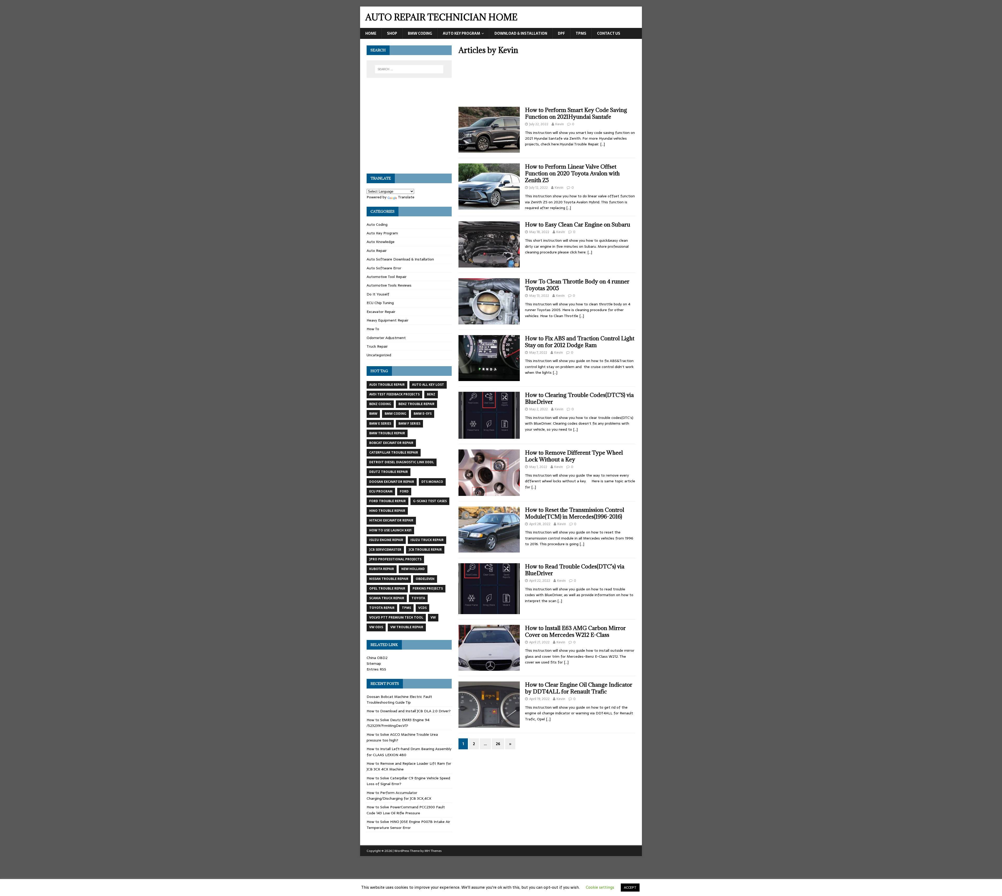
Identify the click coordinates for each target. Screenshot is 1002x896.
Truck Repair (377, 346)
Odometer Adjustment (386, 338)
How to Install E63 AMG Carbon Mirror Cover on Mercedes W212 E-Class (575, 631)
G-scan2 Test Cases (430, 501)
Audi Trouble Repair (387, 384)
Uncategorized (379, 355)
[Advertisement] (546, 82)
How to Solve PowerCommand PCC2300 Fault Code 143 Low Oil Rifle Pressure (406, 810)
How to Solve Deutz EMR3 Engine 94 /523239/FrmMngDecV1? (398, 722)
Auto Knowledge (381, 242)
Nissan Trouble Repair (388, 578)
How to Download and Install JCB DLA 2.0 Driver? (409, 711)
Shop (392, 33)
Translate (406, 197)
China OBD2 (377, 658)
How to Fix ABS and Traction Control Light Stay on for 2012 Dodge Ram (579, 342)
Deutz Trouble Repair (388, 471)
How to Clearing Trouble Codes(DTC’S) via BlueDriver (579, 398)
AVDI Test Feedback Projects (394, 394)
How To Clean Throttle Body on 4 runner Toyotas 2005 (577, 285)
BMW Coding (420, 33)
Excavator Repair (381, 312)
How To (373, 329)
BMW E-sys (423, 413)
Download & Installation (520, 33)
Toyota (418, 598)
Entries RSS (376, 669)
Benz (431, 394)
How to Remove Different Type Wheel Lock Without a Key (574, 456)
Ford (404, 491)
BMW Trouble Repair (387, 433)
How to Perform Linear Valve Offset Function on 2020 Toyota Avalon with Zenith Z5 (572, 173)
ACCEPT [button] (630, 887)
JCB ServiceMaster (385, 549)
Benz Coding (380, 404)
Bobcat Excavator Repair (391, 443)
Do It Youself (378, 294)
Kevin (559, 124)
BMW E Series (380, 423)
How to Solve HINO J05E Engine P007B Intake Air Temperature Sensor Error (408, 824)
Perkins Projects (428, 588)
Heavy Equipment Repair (387, 320)
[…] (602, 144)
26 (498, 744)
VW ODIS (376, 627)
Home (370, 33)
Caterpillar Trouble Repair (393, 452)
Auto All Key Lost (428, 384)
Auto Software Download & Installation (400, 259)
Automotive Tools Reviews (389, 285)
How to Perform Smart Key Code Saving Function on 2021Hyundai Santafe (576, 113)
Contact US (608, 33)
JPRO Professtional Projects (395, 559)
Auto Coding (377, 224)
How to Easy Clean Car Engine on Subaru (577, 224)
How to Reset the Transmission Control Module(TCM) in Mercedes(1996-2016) (574, 513)
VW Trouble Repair (406, 627)
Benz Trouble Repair (416, 404)
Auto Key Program (461, 33)
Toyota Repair (382, 607)
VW (433, 617)
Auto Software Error (384, 268)
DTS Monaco (432, 481)
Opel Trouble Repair (387, 588)
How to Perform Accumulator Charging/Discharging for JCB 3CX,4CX (399, 795)
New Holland (413, 569)
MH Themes (433, 850)
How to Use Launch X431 (390, 530)
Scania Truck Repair (386, 598)
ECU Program (380, 491)
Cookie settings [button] (600, 887)
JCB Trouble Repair (425, 549)
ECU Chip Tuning (380, 303)
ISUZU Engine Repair (386, 540)
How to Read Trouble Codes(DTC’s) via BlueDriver (574, 570)
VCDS (422, 607)
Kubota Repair (381, 569)
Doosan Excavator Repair (391, 481)
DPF (561, 33)
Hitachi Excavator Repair (391, 520)
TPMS (581, 33)
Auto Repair (377, 250)
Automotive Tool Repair (387, 277)
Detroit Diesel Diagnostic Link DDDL (401, 462)
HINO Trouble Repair (387, 510)
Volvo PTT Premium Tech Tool (396, 617)
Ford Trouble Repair (387, 501)
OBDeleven (425, 578)
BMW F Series (409, 423)
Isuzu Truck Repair (427, 540)
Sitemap (374, 663)
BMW (373, 413)
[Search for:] (409, 69)
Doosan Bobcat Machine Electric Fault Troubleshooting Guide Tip (399, 699)
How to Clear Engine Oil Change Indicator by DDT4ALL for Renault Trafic (578, 688)
